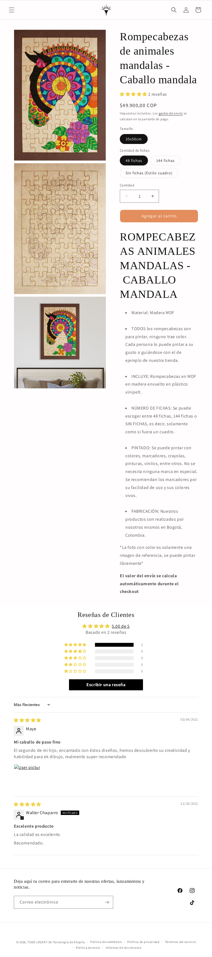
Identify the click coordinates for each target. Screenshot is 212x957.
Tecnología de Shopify (69, 942)
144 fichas (165, 160)
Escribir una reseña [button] (105, 685)
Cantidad (127, 185)
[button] (12, 10)
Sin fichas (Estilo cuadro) (149, 172)
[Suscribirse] (107, 902)
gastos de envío (171, 113)
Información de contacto (124, 948)
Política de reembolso (106, 942)
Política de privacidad (143, 942)
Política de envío (88, 948)
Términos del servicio (180, 942)
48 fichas (134, 160)
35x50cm (134, 139)
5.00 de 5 (120, 626)
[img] (27, 720)
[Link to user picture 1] (27, 777)
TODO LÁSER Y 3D (39, 942)
